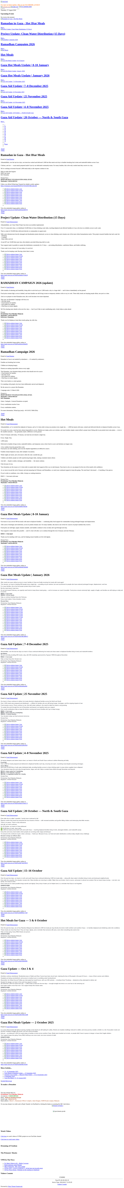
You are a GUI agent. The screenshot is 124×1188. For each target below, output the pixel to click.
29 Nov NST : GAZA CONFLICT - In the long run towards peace (23, 1168)
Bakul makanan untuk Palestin (13, 1165)
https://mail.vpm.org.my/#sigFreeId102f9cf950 (14, 745)
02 (5, 128)
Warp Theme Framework (15, 1186)
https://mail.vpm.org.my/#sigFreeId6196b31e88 (14, 1014)
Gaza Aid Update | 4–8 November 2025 (25, 106)
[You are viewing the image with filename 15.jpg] (13, 617)
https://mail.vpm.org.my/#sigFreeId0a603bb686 (14, 567)
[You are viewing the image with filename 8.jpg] (13, 202)
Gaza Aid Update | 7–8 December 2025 (24, 86)
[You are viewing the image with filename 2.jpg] (13, 192)
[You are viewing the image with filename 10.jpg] (13, 190)
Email (2, 149)
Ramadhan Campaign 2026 (18, 44)
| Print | (3, 150)
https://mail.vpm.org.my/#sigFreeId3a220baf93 (14, 344)
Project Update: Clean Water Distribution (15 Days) (33, 33)
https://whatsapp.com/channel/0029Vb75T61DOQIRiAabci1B (19, 186)
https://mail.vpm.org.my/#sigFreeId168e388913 (14, 636)
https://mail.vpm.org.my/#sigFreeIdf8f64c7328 (14, 913)
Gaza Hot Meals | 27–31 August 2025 (15, 1078)
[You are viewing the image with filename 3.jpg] (13, 194)
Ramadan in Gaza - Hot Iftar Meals (23, 23)
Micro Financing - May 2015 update (14, 1166)
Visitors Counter (62, 1184)
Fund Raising (10, 159)
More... (3, 27)
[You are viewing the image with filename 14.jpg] (13, 615)
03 (5, 129)
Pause (6, 144)
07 (5, 136)
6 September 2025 (9, 1076)
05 (5, 133)
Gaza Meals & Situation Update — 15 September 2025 (20, 1073)
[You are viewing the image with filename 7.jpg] (13, 200)
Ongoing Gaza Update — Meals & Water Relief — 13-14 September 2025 (25, 1075)
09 (5, 139)
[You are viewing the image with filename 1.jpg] (13, 189)
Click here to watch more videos (10, 1139)
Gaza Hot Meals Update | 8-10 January (25, 65)
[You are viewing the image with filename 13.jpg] (13, 614)
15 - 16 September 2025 (11, 1071)
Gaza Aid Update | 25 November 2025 (24, 96)
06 (5, 134)
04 (5, 131)
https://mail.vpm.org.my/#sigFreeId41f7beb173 (14, 803)
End (10, 1081)
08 (5, 137)
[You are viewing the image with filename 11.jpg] (13, 610)
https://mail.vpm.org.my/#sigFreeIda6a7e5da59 (14, 275)
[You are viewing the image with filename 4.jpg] (13, 195)
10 (5, 141)
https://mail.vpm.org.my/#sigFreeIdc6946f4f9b (14, 961)
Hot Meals (7, 54)
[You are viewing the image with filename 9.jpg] (13, 203)
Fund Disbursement (12, 222)
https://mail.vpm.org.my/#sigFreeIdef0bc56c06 (14, 1064)
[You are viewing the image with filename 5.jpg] (13, 197)
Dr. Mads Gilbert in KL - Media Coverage (16, 1163)
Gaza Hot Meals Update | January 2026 (25, 75)
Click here (4, 1136)
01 (5, 126)
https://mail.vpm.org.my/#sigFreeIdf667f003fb (14, 506)
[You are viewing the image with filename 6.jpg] (13, 198)
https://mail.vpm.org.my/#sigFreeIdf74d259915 (14, 863)
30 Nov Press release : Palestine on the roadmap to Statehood (21, 1170)
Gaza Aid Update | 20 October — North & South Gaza (34, 117)
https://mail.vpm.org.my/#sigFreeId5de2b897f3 (14, 210)
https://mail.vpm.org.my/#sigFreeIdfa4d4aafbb (14, 686)
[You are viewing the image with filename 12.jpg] (13, 612)
